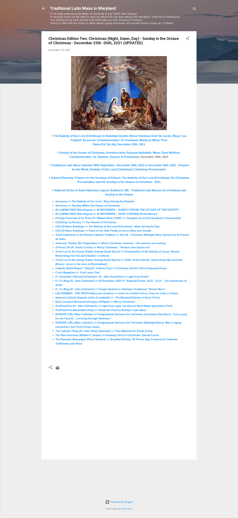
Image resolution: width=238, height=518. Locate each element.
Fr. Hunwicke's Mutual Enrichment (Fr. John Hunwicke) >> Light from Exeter (102, 276)
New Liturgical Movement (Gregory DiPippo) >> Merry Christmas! (95, 301)
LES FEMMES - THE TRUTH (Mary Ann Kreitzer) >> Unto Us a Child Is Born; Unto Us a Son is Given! (116, 293)
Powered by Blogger (121, 502)
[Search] (194, 9)
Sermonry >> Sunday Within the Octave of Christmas (87, 205)
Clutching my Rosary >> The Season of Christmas (85, 222)
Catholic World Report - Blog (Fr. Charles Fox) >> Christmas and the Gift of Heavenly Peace (111, 268)
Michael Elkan (127, 509)
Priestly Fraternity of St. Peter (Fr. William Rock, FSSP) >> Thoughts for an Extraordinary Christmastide (118, 218)
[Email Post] (57, 369)
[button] (187, 39)
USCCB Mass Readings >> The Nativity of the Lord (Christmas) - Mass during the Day (107, 226)
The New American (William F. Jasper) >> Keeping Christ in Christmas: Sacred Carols (107, 335)
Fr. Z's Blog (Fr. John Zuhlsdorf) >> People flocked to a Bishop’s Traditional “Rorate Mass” (110, 289)
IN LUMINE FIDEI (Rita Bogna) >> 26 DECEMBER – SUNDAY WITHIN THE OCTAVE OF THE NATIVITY (117, 209)
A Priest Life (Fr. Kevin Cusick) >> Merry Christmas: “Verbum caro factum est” (103, 247)
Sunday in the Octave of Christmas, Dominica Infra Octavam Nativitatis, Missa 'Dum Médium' (119, 152)
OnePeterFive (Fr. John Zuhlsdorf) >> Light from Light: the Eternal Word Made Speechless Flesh (113, 305)
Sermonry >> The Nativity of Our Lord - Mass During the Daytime (94, 201)
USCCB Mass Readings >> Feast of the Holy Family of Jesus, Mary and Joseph (103, 230)
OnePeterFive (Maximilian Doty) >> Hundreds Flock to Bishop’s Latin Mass (100, 310)
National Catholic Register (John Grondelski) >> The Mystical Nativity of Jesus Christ (107, 297)
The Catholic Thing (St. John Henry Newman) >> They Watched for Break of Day (103, 330)
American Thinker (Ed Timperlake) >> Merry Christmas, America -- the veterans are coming (110, 243)
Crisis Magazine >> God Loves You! (77, 272)
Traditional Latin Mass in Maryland (83, 8)
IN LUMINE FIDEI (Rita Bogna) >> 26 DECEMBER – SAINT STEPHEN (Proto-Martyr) (106, 213)
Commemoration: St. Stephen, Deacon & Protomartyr (104, 156)
